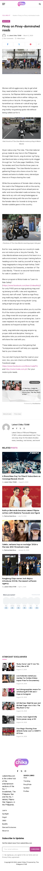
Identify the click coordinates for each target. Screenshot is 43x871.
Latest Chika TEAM (15, 35)
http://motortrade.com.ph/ (17, 369)
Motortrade (7, 414)
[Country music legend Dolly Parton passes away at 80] (8, 720)
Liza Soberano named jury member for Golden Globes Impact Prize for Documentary (27, 678)
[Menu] (3, 4)
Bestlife (6, 21)
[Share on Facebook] (7, 44)
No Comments (8, 38)
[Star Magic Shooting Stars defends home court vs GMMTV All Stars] (8, 731)
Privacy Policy (6, 857)
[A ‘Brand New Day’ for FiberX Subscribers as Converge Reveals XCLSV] (21, 462)
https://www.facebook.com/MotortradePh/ (20, 366)
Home (15, 15)
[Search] (39, 4)
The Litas (17, 414)
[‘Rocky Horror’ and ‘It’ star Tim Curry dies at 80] (8, 667)
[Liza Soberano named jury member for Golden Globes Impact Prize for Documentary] (8, 678)
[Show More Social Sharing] (39, 44)
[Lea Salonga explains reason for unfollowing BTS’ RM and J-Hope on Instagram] (8, 692)
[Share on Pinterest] (30, 44)
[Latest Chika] (21, 4)
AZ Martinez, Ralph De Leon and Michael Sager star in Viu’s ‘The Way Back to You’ (28, 705)
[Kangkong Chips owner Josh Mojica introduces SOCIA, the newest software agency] (21, 565)
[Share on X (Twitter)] (19, 44)
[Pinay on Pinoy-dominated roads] (21, 61)
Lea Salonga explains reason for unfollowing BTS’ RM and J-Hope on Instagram (28, 691)
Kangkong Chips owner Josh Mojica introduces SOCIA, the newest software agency (19, 581)
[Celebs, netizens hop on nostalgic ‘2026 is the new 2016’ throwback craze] (21, 530)
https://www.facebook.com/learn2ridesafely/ (21, 285)
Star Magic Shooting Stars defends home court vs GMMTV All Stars (28, 731)
